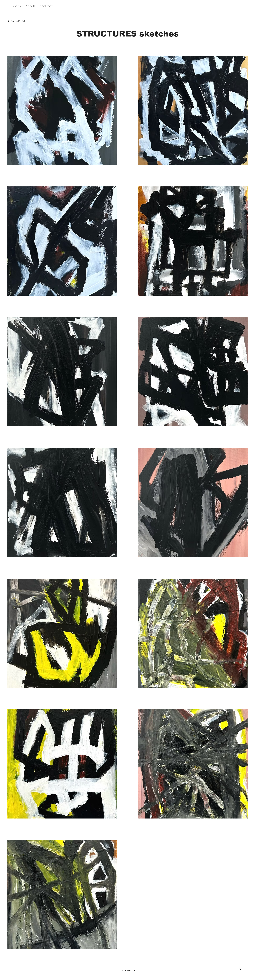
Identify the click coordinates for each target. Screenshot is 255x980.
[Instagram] (240, 969)
